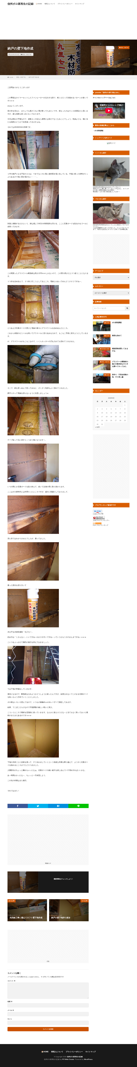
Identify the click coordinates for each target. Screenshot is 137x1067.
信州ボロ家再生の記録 (20, 3)
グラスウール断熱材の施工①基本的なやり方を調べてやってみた (120, 364)
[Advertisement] (68, 23)
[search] (127, 308)
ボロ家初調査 (117, 322)
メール (10, 1010)
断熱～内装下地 (26, 54)
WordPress (88, 1059)
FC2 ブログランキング (100, 525)
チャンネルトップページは (102, 97)
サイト (9, 1019)
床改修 (107, 374)
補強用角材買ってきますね (120, 350)
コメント (11, 981)
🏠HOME (39, 4)
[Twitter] (38, 806)
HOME (11, 77)
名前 (9, 1001)
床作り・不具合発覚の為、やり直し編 (120, 376)
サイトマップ (79, 4)
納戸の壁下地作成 (34, 77)
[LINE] (78, 806)
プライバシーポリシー (65, 4)
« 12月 (97, 427)
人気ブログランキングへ (101, 520)
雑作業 (107, 322)
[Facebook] (17, 806)
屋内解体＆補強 (105, 348)
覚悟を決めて (117, 335)
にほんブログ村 (98, 514)
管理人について (50, 4)
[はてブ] (58, 806)
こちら (113, 97)
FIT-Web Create (68, 1059)
